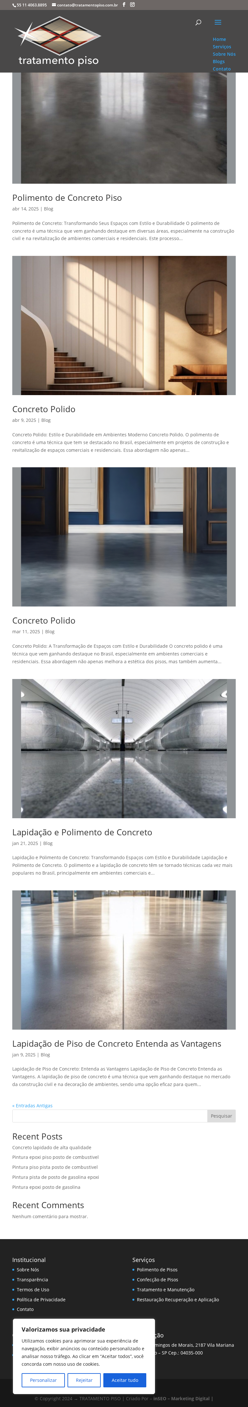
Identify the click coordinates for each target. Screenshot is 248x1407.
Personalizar (43, 1380)
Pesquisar (221, 1116)
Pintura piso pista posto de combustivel (55, 1167)
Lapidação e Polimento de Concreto (82, 832)
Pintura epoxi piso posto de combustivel (55, 1157)
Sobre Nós (28, 1269)
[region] (84, 1356)
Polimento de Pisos (157, 1269)
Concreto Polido (44, 409)
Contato (25, 1309)
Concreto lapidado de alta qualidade (51, 1147)
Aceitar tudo (125, 1380)
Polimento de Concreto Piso (67, 197)
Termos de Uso (33, 1289)
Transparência (32, 1279)
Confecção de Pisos (157, 1279)
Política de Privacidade (41, 1299)
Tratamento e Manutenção (165, 1289)
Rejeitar (84, 1380)
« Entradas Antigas (32, 1105)
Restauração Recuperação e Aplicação (178, 1299)
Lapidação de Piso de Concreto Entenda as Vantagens (116, 1043)
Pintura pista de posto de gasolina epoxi (55, 1177)
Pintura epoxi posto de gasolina (46, 1187)
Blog (48, 209)
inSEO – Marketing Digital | (183, 1398)
